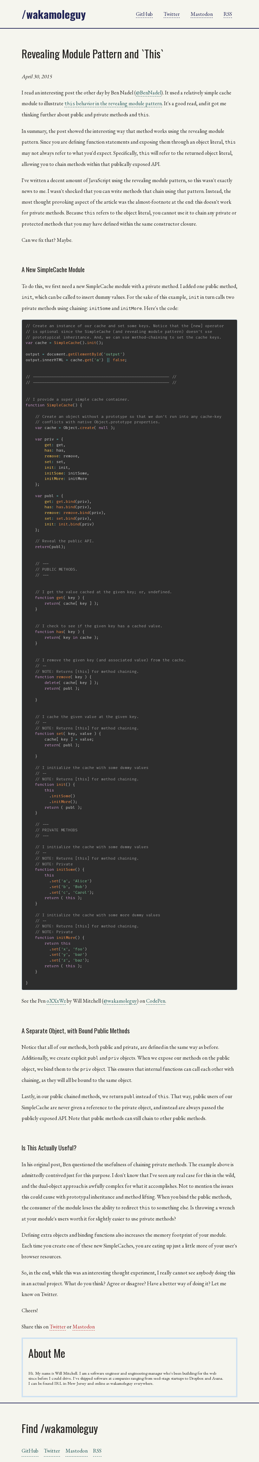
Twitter (172, 14)
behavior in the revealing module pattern (113, 103)
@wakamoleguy (120, 1000)
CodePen (155, 1000)
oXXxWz (56, 1000)
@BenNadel (148, 92)
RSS (228, 14)
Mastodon (202, 14)
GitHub (144, 14)
